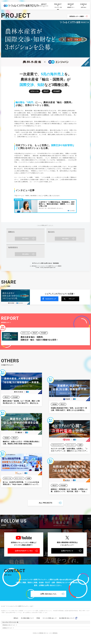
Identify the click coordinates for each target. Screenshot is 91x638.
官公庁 (46, 91)
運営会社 (16, 618)
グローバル (35, 91)
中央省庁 (57, 91)
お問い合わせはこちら (48, 594)
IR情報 (38, 618)
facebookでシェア (51, 298)
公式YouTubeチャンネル (24, 551)
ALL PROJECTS (45, 503)
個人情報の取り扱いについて (66, 618)
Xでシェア (72, 298)
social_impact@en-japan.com (47, 267)
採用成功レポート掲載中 (76, 16)
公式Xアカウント (67, 551)
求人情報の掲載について (27, 618)
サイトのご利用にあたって (50, 618)
